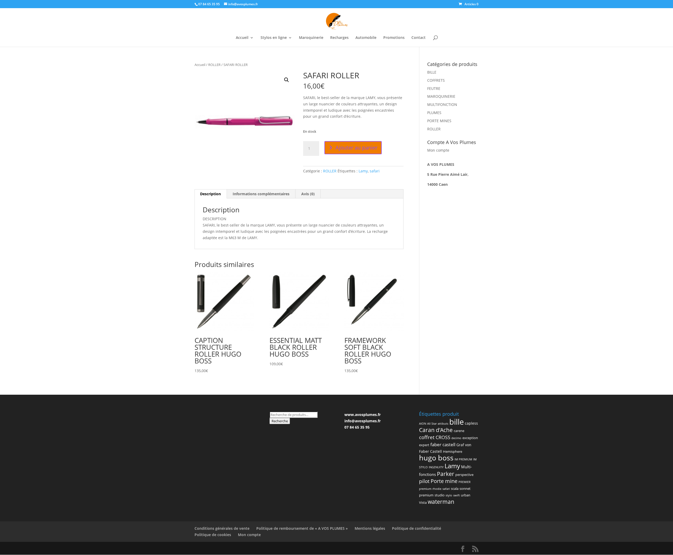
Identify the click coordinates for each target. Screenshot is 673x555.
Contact (418, 38)
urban (465, 495)
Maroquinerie (311, 38)
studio (440, 495)
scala (454, 488)
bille (456, 422)
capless (471, 423)
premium (425, 489)
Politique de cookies (213, 534)
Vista (423, 502)
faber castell (442, 444)
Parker (445, 473)
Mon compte (438, 150)
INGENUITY (436, 467)
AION (422, 423)
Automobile (365, 38)
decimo (456, 438)
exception (470, 437)
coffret (427, 437)
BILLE (431, 72)
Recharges (339, 38)
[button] (286, 80)
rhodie (436, 489)
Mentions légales (370, 528)
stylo (449, 495)
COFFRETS (436, 80)
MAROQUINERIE (441, 96)
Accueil (242, 38)
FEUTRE (433, 88)
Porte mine (444, 481)
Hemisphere (452, 451)
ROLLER (214, 64)
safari (375, 170)
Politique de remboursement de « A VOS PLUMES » (302, 528)
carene (459, 430)
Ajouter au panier (356, 147)
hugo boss (436, 457)
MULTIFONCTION (442, 104)
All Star (432, 423)
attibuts (443, 423)
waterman (441, 501)
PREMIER (464, 482)
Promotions (394, 38)
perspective (464, 474)
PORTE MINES (439, 120)
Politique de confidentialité (416, 528)
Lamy (363, 170)
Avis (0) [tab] (308, 193)
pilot (424, 481)
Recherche (280, 421)
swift (456, 495)
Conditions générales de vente (222, 528)
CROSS (443, 437)
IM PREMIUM (463, 459)
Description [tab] (210, 193)
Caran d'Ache (436, 430)
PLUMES (434, 112)
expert (424, 445)
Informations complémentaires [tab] (261, 193)
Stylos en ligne (274, 38)
